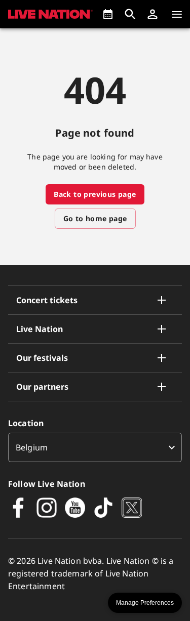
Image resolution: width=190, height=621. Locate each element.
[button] (152, 14)
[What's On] (108, 14)
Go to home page (95, 218)
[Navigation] (177, 14)
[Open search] (130, 14)
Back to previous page (95, 194)
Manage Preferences (145, 602)
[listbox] (95, 447)
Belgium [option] (32, 447)
